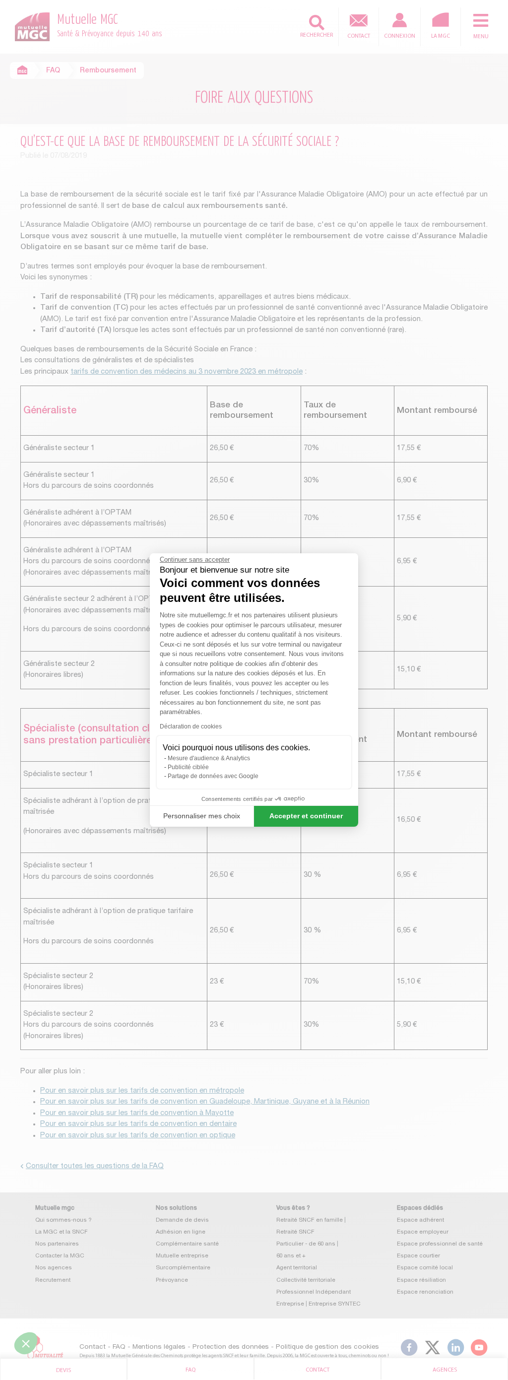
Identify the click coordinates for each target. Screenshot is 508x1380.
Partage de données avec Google (213, 776)
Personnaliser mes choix (201, 816)
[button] (26, 1343)
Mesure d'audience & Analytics (209, 758)
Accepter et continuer (306, 816)
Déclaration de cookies (191, 726)
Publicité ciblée (188, 767)
